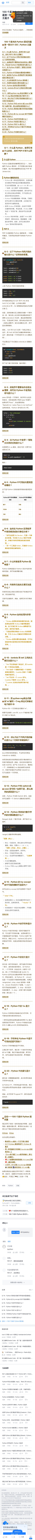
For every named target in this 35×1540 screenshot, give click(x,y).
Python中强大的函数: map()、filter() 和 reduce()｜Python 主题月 (17, 1382)
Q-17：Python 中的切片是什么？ (14, 122)
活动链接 (5, 32)
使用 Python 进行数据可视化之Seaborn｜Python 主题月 (17, 1412)
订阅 (29, 1203)
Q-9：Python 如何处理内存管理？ (14, 85)
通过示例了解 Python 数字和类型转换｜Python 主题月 (16, 1482)
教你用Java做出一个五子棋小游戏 (17, 1141)
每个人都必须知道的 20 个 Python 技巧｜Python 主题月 (17, 1374)
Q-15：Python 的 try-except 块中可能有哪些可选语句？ (17, 1299)
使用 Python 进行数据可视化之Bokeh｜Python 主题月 (16, 1436)
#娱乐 (29, 1505)
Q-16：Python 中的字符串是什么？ (15, 119)
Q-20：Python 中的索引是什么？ (14, 132)
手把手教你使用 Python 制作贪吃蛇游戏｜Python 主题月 (17, 1474)
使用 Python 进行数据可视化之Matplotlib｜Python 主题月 (15, 1466)
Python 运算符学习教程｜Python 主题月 (14, 1404)
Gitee (11, 1133)
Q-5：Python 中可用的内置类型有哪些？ (17, 72)
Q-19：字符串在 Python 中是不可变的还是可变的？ (17, 1314)
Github (5, 1133)
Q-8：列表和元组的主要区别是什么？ (15, 83)
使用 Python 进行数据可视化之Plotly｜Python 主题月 (17, 1459)
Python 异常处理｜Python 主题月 (12, 1443)
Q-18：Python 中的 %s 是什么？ (14, 124)
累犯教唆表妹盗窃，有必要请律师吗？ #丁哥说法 (14, 1505)
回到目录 (5, 242)
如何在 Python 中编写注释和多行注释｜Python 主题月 (16, 1451)
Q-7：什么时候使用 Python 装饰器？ (15, 80)
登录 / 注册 (15, 1232)
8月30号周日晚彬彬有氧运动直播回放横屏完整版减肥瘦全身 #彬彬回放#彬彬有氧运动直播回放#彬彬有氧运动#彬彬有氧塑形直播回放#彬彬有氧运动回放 (17, 1501)
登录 (29, 2)
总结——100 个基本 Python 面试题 (13, 1321)
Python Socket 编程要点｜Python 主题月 (15, 1428)
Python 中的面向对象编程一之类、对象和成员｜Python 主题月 (17, 1389)
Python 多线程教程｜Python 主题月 (13, 1397)
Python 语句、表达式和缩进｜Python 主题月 (16, 1420)
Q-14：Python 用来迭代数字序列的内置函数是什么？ (17, 1295)
